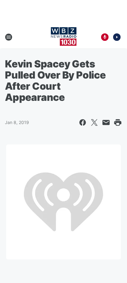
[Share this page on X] (94, 122)
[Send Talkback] (105, 37)
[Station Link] (63, 37)
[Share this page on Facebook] (82, 122)
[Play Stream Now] (117, 37)
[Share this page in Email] (106, 122)
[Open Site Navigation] (8, 37)
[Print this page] (117, 122)
